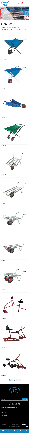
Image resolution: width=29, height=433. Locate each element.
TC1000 (3, 117)
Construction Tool (6, 27)
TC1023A (3, 347)
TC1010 (3, 203)
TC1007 (3, 146)
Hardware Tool (5, 29)
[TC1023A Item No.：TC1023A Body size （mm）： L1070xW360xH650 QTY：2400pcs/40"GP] (14, 333)
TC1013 (3, 261)
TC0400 (3, 59)
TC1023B (3, 376)
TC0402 (3, 88)
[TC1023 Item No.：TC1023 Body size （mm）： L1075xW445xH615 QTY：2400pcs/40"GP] (14, 305)
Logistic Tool (22, 29)
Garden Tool (15, 27)
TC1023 (3, 318)
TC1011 (3, 232)
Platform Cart (14, 29)
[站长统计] (24, 424)
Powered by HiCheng (14, 426)
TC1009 (3, 174)
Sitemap (14, 421)
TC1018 (3, 289)
